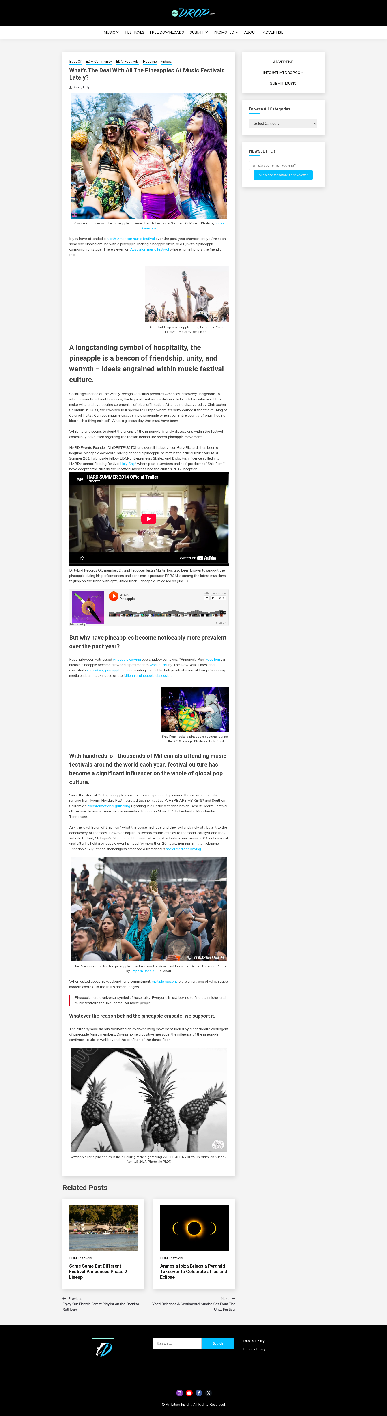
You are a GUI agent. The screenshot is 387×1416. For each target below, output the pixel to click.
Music (109, 32)
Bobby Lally (81, 87)
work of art (159, 664)
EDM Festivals (127, 61)
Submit (197, 32)
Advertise (273, 32)
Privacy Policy (254, 1349)
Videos (166, 61)
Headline (150, 61)
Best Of (75, 61)
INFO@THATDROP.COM (283, 72)
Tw (208, 1393)
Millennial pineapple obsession (148, 675)
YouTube (189, 1393)
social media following (183, 849)
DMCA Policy (254, 1341)
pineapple (104, 670)
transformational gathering (109, 806)
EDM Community (99, 61)
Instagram (179, 1393)
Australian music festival (149, 249)
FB (199, 1393)
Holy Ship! (128, 463)
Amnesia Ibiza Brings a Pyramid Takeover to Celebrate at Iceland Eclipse (193, 1271)
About (250, 32)
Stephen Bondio (142, 971)
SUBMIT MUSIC (283, 83)
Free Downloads (167, 32)
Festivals (134, 32)
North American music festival (131, 238)
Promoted (224, 32)
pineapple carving (127, 659)
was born (213, 659)
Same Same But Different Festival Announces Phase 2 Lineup (98, 1271)
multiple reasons (165, 981)
